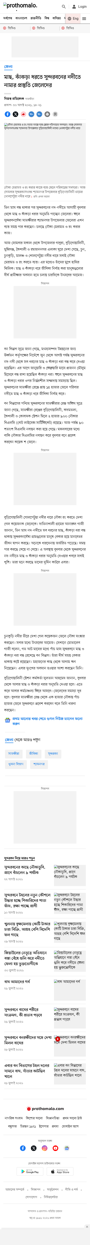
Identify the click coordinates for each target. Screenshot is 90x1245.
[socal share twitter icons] (16, 116)
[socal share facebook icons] (8, 116)
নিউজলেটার (51, 1197)
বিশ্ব (47, 18)
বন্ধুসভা (12, 1126)
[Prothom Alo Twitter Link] (35, 1149)
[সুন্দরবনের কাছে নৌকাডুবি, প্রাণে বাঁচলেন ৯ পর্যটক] (70, 875)
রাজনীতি (36, 18)
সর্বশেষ (7, 18)
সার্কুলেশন (53, 1190)
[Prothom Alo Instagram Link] (46, 1149)
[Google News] (67, 1148)
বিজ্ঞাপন (35, 1190)
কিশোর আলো (34, 1118)
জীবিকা (33, 754)
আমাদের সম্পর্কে (14, 1190)
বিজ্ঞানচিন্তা (52, 1118)
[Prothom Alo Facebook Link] (24, 1149)
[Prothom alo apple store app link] (60, 1172)
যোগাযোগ (31, 1197)
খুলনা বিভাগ (15, 764)
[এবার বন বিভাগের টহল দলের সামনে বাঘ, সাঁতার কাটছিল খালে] (70, 1074)
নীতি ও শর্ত (71, 1190)
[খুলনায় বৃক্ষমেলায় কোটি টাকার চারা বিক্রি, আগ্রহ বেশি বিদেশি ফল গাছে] (70, 933)
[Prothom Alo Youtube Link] (57, 1149)
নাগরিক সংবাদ (14, 1118)
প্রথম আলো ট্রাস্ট (72, 1118)
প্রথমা (55, 1126)
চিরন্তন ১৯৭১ (28, 1126)
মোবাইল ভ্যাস (70, 1126)
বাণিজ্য (57, 18)
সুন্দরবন (53, 754)
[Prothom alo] (21, 7)
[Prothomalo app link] (30, 1172)
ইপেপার (44, 1126)
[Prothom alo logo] (45, 1109)
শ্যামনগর (39, 764)
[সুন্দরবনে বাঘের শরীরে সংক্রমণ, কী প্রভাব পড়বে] (70, 1018)
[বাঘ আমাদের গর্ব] (70, 990)
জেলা (8, 67)
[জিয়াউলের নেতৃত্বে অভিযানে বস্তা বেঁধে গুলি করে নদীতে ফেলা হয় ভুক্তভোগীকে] (70, 962)
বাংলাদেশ (21, 18)
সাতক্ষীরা (13, 754)
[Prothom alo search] (63, 6)
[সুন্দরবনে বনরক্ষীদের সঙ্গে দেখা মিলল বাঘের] (70, 1045)
